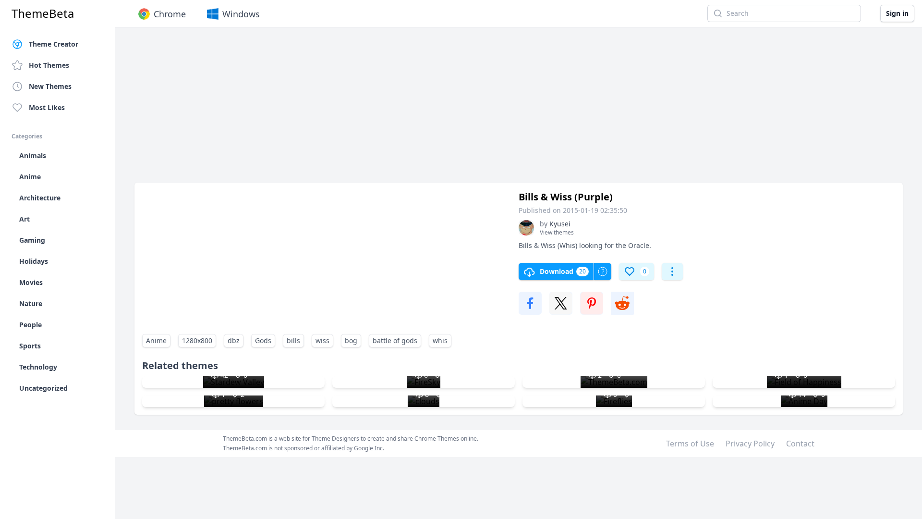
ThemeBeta (43, 13)
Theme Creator (53, 44)
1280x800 (197, 340)
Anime (156, 340)
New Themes (50, 86)
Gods (263, 340)
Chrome (170, 14)
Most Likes (47, 107)
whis (440, 340)
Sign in (897, 13)
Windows (241, 14)
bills (293, 340)
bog (351, 340)
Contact (800, 443)
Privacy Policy (750, 443)
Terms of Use (690, 443)
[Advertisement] (422, 109)
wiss (322, 340)
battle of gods (395, 340)
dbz (234, 340)
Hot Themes (49, 65)
